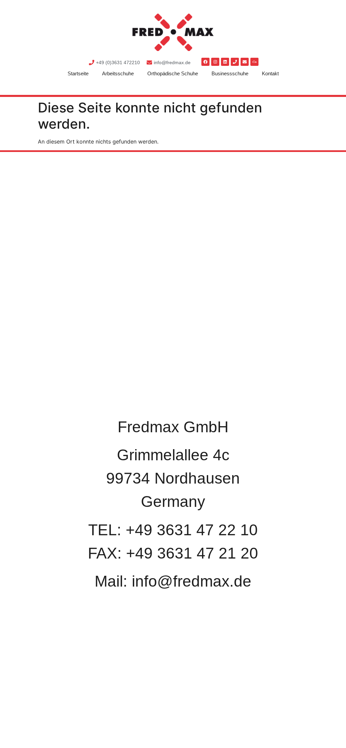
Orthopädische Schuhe (172, 73)
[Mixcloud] (254, 62)
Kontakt (270, 73)
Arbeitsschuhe (118, 73)
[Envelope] (245, 62)
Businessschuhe (230, 73)
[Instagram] (215, 62)
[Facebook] (205, 62)
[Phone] (235, 62)
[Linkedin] (225, 62)
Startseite (78, 73)
